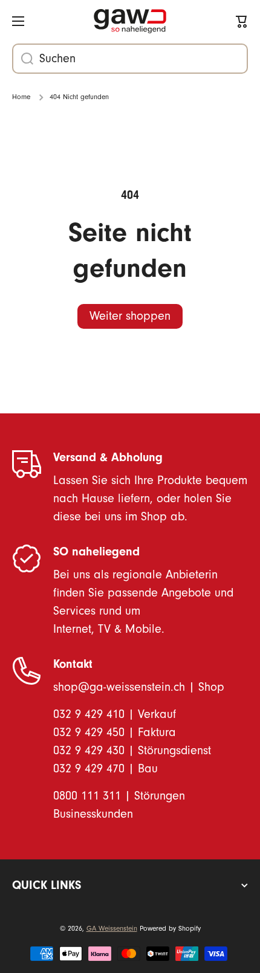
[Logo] (130, 21)
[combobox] (130, 59)
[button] (242, 21)
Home (21, 97)
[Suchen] (22, 59)
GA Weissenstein (111, 929)
